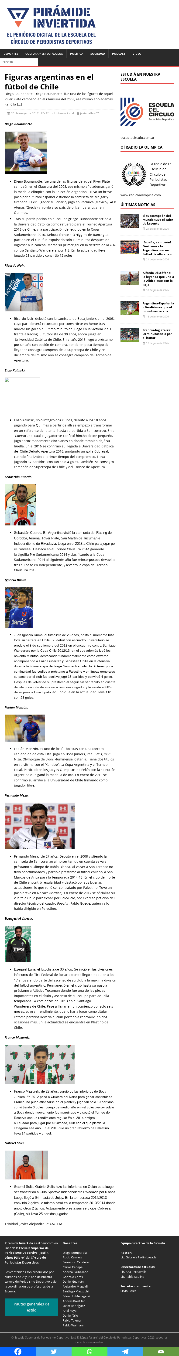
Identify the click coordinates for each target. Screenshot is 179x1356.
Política (76, 54)
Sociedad (97, 54)
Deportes (10, 54)
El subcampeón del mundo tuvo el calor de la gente (158, 220)
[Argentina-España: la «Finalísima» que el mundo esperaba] (129, 312)
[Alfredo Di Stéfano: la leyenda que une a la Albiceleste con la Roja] (129, 282)
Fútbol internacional (60, 113)
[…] (19, 104)
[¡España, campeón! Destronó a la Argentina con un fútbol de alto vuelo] (129, 251)
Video (137, 54)
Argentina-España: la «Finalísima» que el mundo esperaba (158, 307)
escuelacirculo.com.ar (137, 137)
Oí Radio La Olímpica (141, 147)
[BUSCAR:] (19, 62)
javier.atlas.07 (89, 113)
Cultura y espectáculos (44, 54)
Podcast (118, 54)
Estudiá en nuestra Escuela (140, 77)
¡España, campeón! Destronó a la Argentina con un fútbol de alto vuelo (157, 248)
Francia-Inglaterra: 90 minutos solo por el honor (157, 334)
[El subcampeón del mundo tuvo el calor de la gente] (129, 225)
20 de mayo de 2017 (24, 113)
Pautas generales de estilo (31, 1307)
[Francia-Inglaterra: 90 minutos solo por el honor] (129, 339)
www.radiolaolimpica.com (140, 195)
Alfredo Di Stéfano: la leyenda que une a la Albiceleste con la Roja (158, 279)
